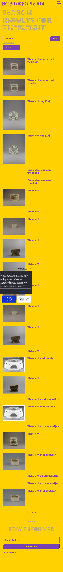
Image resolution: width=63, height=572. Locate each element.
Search (55, 38)
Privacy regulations (10, 552)
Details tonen (22, 291)
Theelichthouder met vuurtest (40, 60)
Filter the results (11, 48)
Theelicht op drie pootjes (43, 426)
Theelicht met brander (41, 454)
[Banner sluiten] (30, 268)
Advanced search (8, 42)
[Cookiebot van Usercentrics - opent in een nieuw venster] (19, 269)
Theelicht (33, 190)
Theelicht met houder (41, 358)
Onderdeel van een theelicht (39, 171)
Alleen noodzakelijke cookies (9, 299)
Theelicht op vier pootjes (43, 399)
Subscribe (31, 546)
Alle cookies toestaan (24, 299)
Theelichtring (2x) (38, 101)
